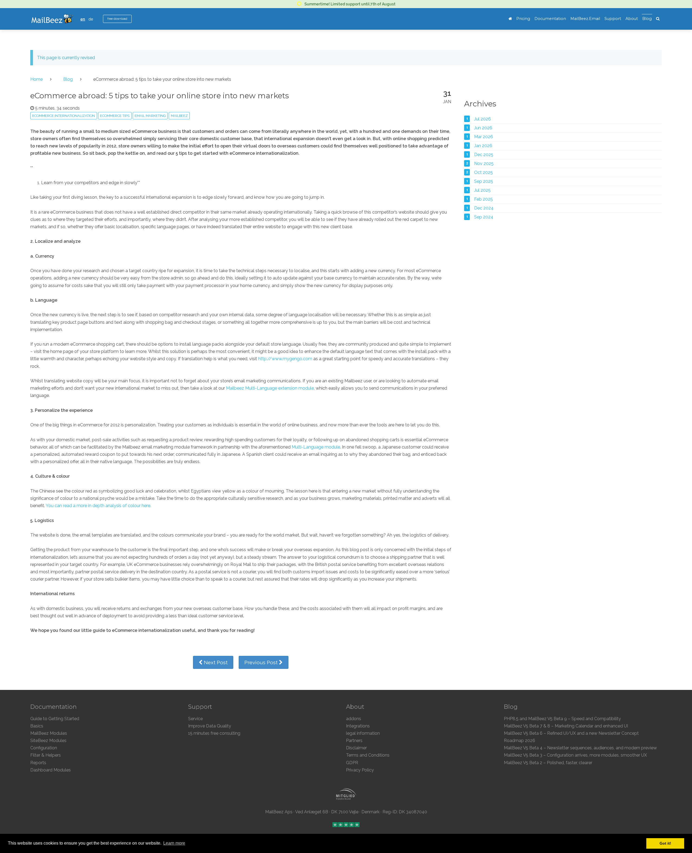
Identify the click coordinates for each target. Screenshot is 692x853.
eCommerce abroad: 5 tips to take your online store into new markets (159, 95)
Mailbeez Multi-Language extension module (270, 388)
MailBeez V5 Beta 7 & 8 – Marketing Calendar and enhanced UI (566, 726)
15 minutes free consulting (214, 733)
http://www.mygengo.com (285, 358)
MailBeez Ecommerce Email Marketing (52, 19)
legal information (363, 733)
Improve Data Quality (209, 726)
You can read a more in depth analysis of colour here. (98, 505)
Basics (36, 726)
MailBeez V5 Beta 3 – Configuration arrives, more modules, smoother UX (575, 755)
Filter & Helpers (45, 755)
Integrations (358, 726)
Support (612, 18)
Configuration (43, 747)
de (90, 19)
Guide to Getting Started (54, 718)
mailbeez (179, 116)
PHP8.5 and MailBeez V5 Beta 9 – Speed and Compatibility (562, 718)
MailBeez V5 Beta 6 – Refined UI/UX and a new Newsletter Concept (571, 733)
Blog (647, 18)
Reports (38, 762)
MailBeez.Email (585, 18)
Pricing (523, 18)
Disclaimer (356, 747)
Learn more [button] (174, 843)
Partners (354, 740)
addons (353, 718)
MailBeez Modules (48, 733)
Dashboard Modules (50, 770)
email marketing (150, 116)
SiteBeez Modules (48, 740)
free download (117, 19)
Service (195, 718)
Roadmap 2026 (519, 740)
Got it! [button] (665, 843)
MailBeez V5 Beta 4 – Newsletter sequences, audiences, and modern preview (580, 747)
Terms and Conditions (368, 755)
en (82, 19)
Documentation (550, 18)
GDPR (352, 762)
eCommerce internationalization (63, 116)
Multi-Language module (316, 447)
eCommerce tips (114, 116)
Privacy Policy (360, 770)
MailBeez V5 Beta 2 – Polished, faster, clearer (548, 762)
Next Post (215, 662)
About (632, 18)
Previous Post (261, 662)
